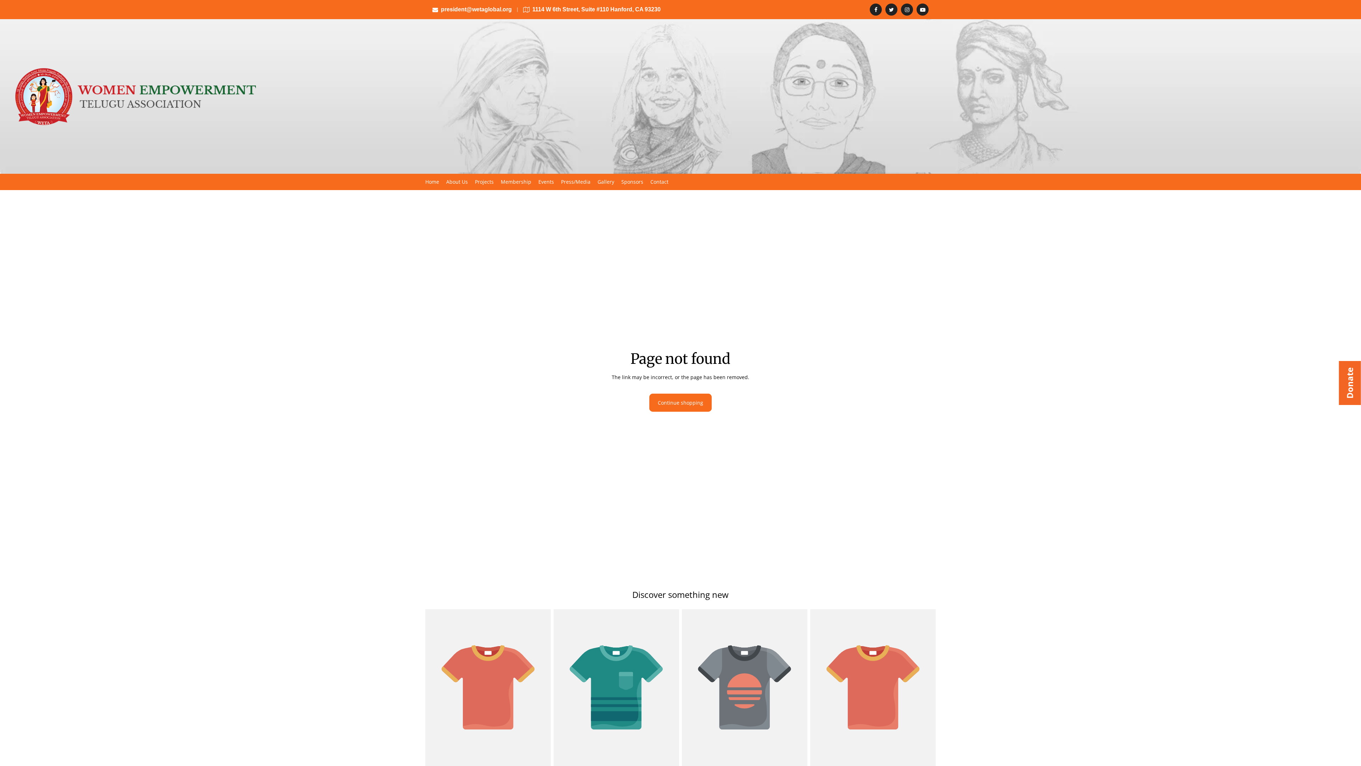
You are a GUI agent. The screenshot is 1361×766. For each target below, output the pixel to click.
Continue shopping (680, 402)
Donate (1350, 383)
